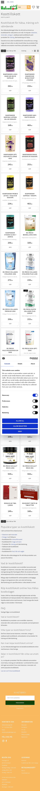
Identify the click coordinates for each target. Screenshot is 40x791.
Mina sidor (24, 725)
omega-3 (10, 35)
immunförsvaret (17, 539)
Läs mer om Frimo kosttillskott (10, 671)
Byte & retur (24, 737)
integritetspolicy (19, 708)
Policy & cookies (25, 734)
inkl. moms (10, 2)
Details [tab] (20, 363)
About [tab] (33, 363)
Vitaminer (5, 535)
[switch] (35, 400)
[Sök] (29, 7)
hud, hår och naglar (18, 551)
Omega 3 (5, 537)
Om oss (23, 730)
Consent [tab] (7, 363)
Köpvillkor (24, 732)
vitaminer (34, 33)
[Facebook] (6, 740)
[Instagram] (3, 740)
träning (12, 37)
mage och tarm (16, 542)
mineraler (4, 35)
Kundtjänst (24, 727)
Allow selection (20, 426)
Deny (20, 431)
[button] (2, 2)
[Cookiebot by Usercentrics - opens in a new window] (30, 358)
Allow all (20, 421)
